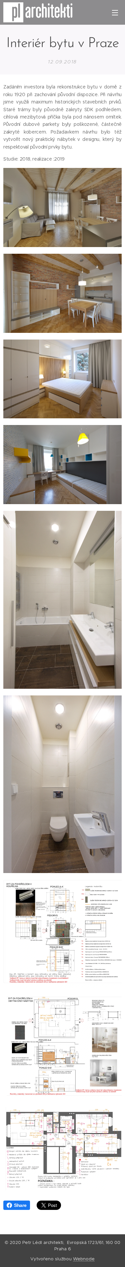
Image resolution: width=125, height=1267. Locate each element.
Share (20, 1205)
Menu (115, 12)
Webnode (84, 1259)
